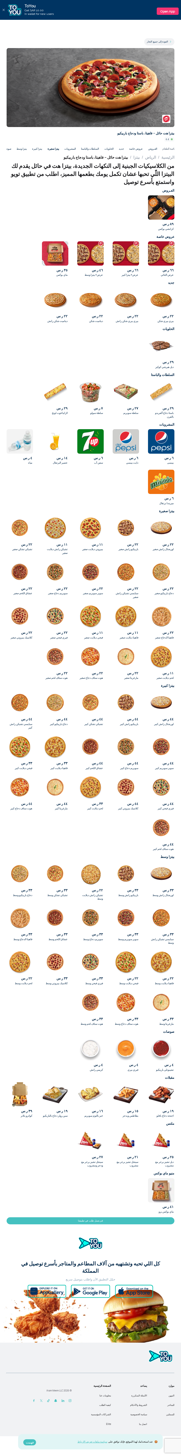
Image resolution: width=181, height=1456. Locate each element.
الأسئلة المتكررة (139, 1395)
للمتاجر (170, 1405)
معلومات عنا (105, 1395)
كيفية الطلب (105, 1405)
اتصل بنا (143, 1424)
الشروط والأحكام (138, 1405)
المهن (171, 1395)
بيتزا (136, 157)
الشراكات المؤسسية (101, 1414)
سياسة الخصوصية (138, 1414)
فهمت (30, 1442)
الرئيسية (167, 157)
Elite (108, 1424)
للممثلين (170, 1414)
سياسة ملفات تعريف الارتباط (92, 1441)
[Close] (3, 9)
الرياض (150, 157)
